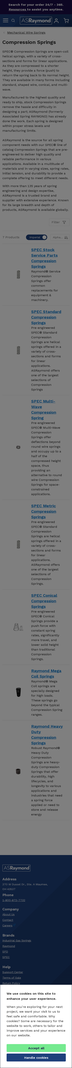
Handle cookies (36, 1057)
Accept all (36, 1048)
